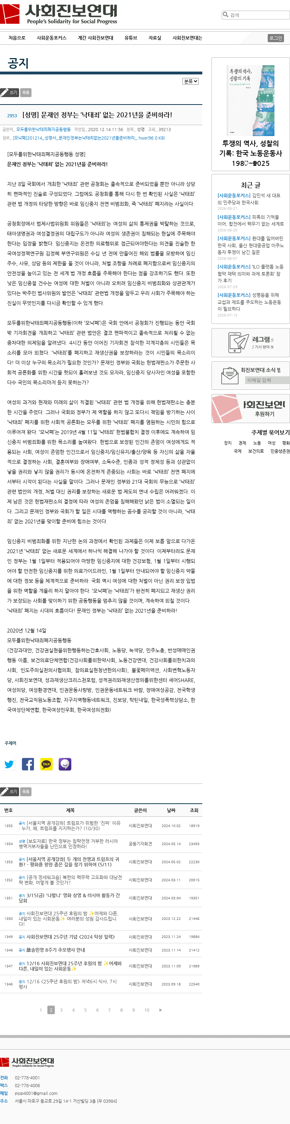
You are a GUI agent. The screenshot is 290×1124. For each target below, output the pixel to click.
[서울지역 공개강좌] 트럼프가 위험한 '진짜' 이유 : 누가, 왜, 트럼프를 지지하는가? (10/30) (70, 825)
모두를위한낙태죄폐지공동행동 (43, 129)
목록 (25, 92)
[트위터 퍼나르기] (8, 764)
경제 (242, 442)
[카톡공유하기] (46, 764)
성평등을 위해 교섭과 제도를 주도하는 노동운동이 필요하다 (249, 301)
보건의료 (256, 451)
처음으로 (16, 37)
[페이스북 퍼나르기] (27, 764)
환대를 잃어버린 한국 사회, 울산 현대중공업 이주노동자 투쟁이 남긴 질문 (251, 245)
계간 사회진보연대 (95, 37)
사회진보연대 (58, 14)
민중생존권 (280, 451)
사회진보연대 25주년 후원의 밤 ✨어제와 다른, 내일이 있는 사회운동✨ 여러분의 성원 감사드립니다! (68, 919)
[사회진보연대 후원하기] (251, 408)
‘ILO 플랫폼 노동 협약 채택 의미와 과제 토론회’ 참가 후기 (251, 273)
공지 (18, 63)
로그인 (275, 38)
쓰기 (13, 92)
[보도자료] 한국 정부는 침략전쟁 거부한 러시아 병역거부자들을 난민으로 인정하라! (68, 843)
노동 (257, 442)
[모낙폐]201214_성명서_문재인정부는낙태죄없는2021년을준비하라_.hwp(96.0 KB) (89, 137)
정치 (228, 442)
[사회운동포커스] (234, 195)
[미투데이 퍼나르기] (65, 764)
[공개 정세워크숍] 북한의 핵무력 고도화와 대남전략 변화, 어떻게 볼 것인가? (70, 880)
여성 (272, 442)
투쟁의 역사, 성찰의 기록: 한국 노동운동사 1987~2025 (250, 153)
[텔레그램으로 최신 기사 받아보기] (251, 342)
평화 (286, 442)
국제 (238, 451)
